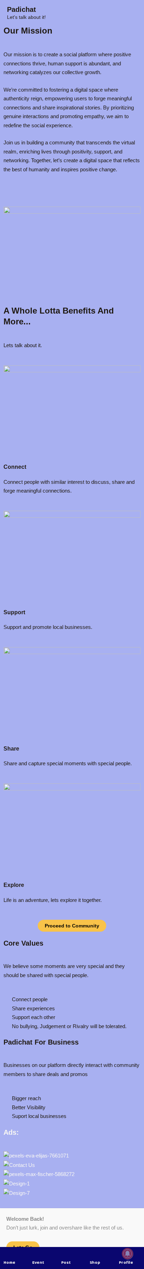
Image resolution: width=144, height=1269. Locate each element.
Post (66, 1262)
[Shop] (93, 1253)
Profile (126, 1262)
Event (38, 1262)
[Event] (35, 1253)
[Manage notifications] (127, 1253)
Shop (95, 1262)
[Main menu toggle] (133, 13)
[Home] (6, 1253)
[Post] (64, 1253)
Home (9, 1262)
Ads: (11, 1132)
